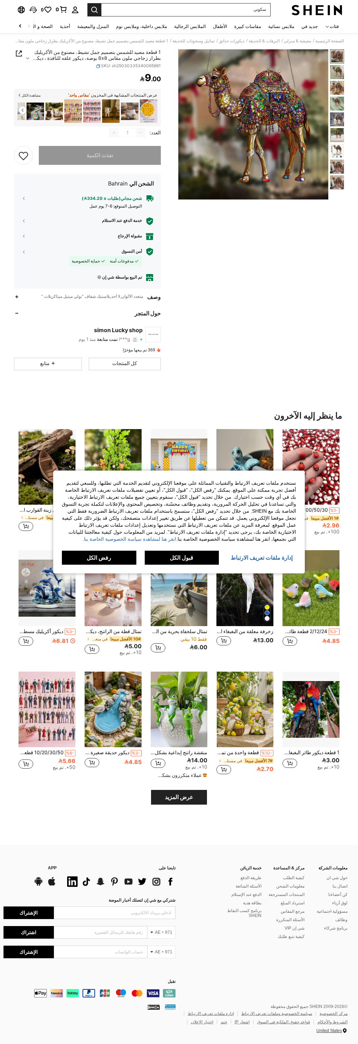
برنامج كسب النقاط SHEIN (244, 913)
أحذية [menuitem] (65, 26)
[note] (180, 775)
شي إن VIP (295, 928)
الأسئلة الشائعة (249, 886)
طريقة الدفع (251, 877)
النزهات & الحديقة (264, 40)
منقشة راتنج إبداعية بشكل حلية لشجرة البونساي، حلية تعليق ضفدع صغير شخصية (179, 752)
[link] (61, 9)
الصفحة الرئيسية (329, 40)
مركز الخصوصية (334, 1013)
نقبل (172, 981)
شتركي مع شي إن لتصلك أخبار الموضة (142, 900)
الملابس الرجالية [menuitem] (190, 26)
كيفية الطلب (294, 877)
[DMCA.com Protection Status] (154, 1006)
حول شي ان (337, 877)
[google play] (38, 884)
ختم (224, 1022)
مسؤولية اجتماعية (332, 911)
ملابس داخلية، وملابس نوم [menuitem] (141, 26)
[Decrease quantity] (140, 132)
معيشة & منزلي (297, 40)
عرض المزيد (179, 797)
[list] (120, 881)
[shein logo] (317, 10)
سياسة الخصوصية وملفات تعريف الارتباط (276, 1013)
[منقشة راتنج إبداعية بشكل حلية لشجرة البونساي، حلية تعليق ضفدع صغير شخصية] (179, 710)
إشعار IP (242, 1022)
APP (52, 868)
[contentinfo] (89, 993)
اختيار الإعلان (202, 1022)
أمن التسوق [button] (132, 251)
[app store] (52, 884)
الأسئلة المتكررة (290, 919)
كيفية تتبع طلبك (291, 936)
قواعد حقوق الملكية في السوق (283, 1022)
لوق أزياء (340, 903)
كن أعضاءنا (338, 894)
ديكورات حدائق (231, 40)
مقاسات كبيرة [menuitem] (247, 26)
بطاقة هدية (252, 903)
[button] (33, 10)
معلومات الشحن (290, 886)
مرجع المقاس (293, 911)
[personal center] (75, 10)
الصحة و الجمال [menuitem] (38, 26)
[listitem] (148, 111)
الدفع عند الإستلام (246, 894)
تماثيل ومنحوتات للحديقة (193, 40)
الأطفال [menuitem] (220, 26)
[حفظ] (23, 155)
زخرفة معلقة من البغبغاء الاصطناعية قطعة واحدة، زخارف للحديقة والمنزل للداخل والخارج (244, 631)
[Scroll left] (28, 26)
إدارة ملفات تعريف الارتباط (211, 1013)
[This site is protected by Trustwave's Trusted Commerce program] (170, 1006)
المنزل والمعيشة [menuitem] (93, 26)
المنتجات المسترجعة (286, 894)
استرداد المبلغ (293, 903)
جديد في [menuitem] (309, 26)
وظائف (341, 919)
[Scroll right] (20, 26)
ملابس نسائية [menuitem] (281, 26)
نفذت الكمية (100, 155)
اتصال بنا (340, 886)
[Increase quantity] (114, 132)
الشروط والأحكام (332, 1022)
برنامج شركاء (336, 928)
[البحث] (94, 9)
